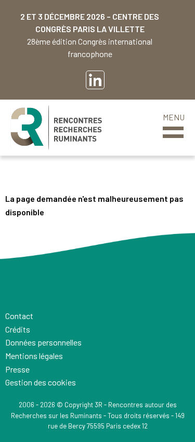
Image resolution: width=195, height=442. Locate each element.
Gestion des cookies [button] (40, 382)
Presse (17, 369)
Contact (19, 316)
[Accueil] (56, 127)
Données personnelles (43, 342)
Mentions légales (34, 356)
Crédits (17, 329)
